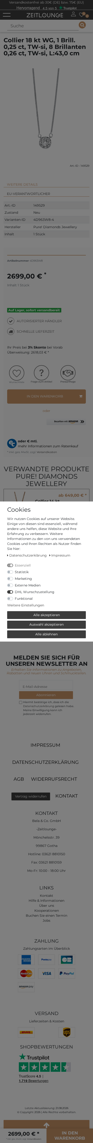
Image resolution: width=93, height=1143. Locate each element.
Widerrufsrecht (54, 779)
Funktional (24, 598)
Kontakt (66, 796)
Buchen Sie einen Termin (46, 915)
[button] (66, 423)
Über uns (46, 905)
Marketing (23, 578)
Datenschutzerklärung (45, 762)
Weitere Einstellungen (25, 605)
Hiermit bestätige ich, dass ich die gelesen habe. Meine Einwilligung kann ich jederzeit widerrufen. (48, 708)
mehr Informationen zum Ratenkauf (48, 446)
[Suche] (82, 24)
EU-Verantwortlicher (28, 194)
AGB (19, 779)
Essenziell (23, 565)
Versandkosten (46, 452)
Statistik (22, 572)
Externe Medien (28, 585)
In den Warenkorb (45, 396)
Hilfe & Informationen (46, 900)
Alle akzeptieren (46, 615)
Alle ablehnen (46, 634)
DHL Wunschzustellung (34, 592)
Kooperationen (46, 910)
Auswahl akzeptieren (46, 624)
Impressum (45, 745)
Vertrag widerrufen (30, 796)
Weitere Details (22, 184)
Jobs (46, 920)
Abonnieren (46, 695)
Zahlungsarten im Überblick (46, 948)
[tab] (46, 182)
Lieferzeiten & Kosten (46, 1021)
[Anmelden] (73, 14)
